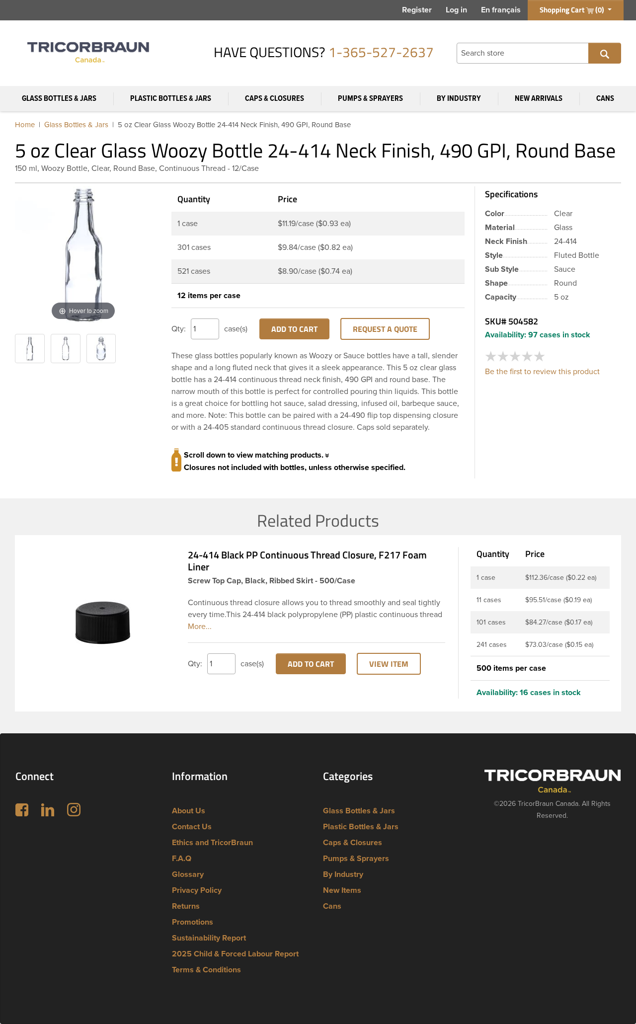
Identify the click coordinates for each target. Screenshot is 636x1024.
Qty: (178, 329)
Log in (456, 10)
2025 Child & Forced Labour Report (235, 954)
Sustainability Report (209, 938)
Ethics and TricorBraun (212, 843)
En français (501, 10)
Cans (605, 98)
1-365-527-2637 (381, 52)
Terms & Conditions (206, 970)
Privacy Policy (197, 890)
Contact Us (192, 827)
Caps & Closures (274, 98)
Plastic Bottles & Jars (170, 98)
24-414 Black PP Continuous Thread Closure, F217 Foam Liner (307, 560)
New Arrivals (538, 98)
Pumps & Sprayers (370, 98)
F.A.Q (181, 859)
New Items (342, 890)
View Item (388, 664)
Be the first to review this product (542, 372)
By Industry (459, 98)
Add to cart (294, 329)
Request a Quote (385, 329)
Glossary (188, 874)
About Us (188, 811)
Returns (186, 906)
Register (417, 10)
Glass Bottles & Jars (59, 98)
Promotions (192, 922)
